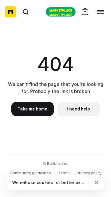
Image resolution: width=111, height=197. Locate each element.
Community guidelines (30, 172)
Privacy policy (89, 172)
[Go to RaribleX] (60, 12)
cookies (45, 182)
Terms (64, 172)
